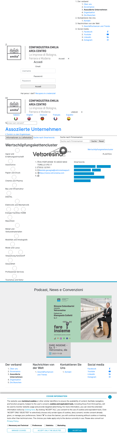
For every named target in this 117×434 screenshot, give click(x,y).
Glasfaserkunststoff (82, 170)
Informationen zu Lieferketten (19, 137)
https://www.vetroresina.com (51, 173)
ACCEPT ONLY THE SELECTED (49, 430)
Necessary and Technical (18, 425)
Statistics (49, 425)
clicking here (30, 410)
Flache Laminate (104, 166)
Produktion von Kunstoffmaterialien (89, 177)
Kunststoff (96, 170)
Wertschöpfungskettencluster (100, 149)
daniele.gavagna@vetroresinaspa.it (54, 170)
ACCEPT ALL (77, 430)
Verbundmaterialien (82, 181)
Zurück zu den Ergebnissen (18, 134)
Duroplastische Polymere (85, 166)
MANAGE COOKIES (19, 430)
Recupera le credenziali (45, 93)
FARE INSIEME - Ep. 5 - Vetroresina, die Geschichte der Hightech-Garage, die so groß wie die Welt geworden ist (58, 347)
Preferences (37, 425)
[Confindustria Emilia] (8, 21)
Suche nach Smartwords (44, 137)
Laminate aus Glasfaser (84, 173)
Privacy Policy (12, 421)
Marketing (61, 425)
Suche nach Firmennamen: (71, 137)
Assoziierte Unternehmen (33, 129)
